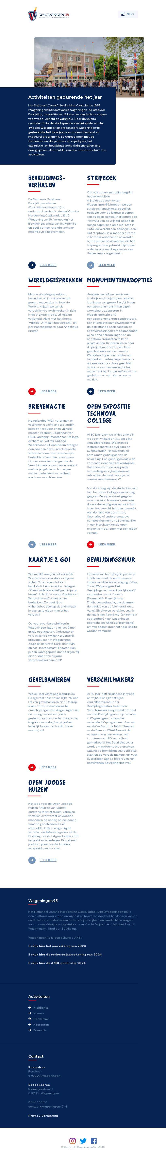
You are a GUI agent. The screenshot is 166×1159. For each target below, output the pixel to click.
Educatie (40, 1030)
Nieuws (38, 1013)
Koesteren (41, 1024)
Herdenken (41, 1019)
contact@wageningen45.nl (47, 1106)
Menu (130, 14)
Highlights (40, 1007)
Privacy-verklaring (43, 1115)
